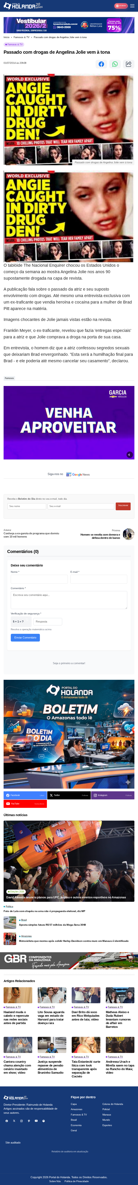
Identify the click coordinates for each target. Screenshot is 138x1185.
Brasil (74, 1119)
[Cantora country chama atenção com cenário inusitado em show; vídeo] (18, 1045)
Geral (74, 1130)
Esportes (107, 1125)
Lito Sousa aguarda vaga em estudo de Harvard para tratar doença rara (51, 1017)
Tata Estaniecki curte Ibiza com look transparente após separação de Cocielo (86, 1069)
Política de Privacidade (77, 1181)
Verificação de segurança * (26, 613)
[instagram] (21, 1121)
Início (6, 37)
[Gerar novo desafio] (26, 622)
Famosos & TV (21, 37)
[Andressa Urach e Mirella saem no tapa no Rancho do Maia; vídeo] (120, 1045)
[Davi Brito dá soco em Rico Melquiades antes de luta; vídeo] (86, 995)
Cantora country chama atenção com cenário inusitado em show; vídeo (17, 1067)
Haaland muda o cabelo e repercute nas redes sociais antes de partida (16, 1017)
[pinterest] (29, 1121)
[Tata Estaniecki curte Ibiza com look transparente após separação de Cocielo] (86, 1045)
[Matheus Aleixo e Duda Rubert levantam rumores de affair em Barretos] (120, 995)
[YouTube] (36, 1121)
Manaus (106, 1114)
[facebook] (7, 1121)
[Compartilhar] (128, 64)
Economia (76, 1125)
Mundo (106, 1119)
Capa (74, 1104)
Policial (106, 1109)
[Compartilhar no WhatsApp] (115, 64)
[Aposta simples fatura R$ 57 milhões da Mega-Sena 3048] (10, 922)
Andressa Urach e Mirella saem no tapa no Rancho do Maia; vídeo (120, 1067)
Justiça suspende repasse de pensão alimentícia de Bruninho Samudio (51, 1067)
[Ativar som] (129, 455)
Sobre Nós (55, 1181)
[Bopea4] (23, 6)
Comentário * (18, 588)
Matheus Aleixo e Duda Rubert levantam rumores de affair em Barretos (118, 1019)
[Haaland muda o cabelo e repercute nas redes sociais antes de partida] (18, 995)
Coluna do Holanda (112, 1104)
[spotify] (43, 1121)
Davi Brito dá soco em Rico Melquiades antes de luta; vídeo (85, 1015)
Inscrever (123, 505)
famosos (9, 378)
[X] (14, 1121)
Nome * (15, 571)
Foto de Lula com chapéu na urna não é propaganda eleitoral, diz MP (44, 911)
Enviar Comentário (25, 637)
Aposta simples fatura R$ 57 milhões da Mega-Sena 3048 (52, 924)
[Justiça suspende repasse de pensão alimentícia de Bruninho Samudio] (52, 1045)
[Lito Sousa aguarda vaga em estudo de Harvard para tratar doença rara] (52, 995)
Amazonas (76, 1109)
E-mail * (74, 571)
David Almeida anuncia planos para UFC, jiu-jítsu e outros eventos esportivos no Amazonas (66, 897)
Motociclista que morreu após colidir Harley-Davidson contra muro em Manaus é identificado (74, 940)
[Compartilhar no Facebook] (101, 64)
